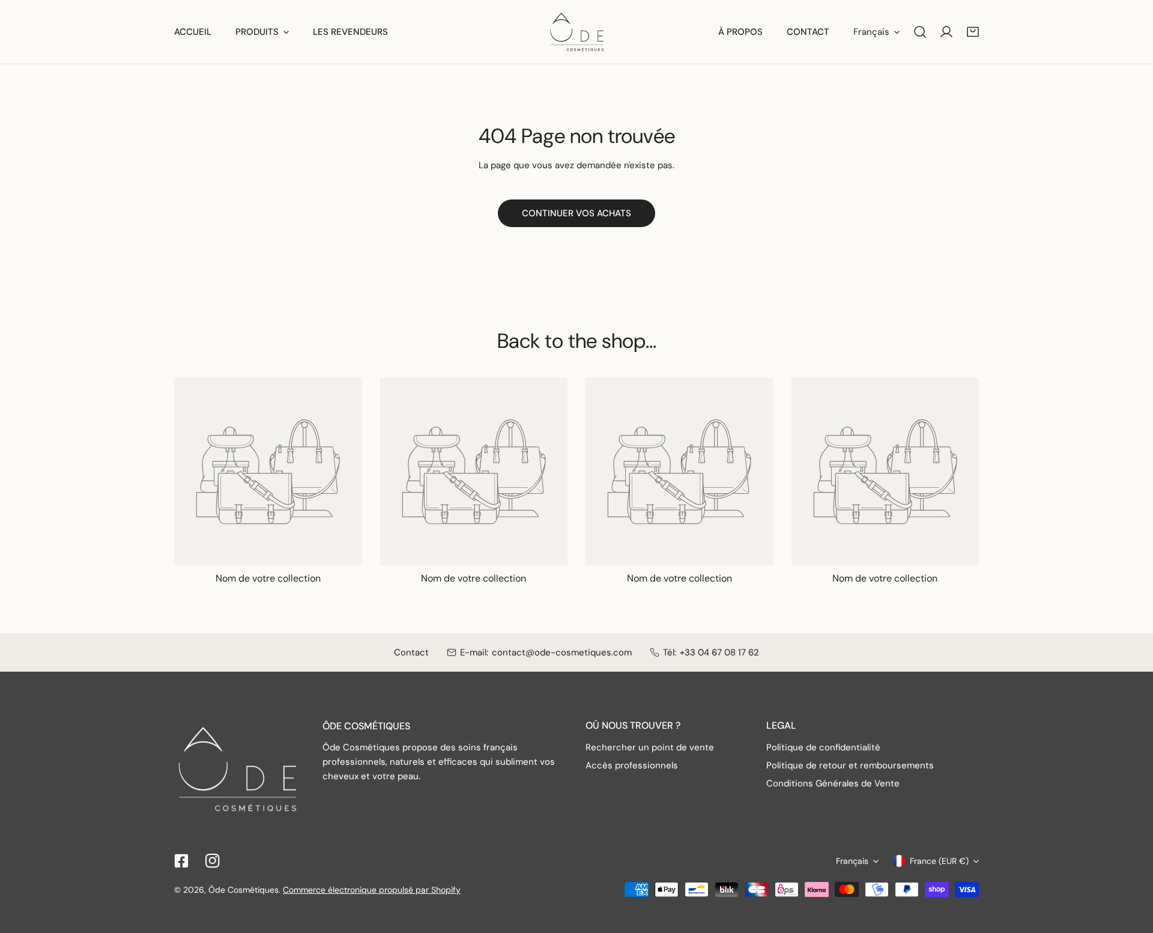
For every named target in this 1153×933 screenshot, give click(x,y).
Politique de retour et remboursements (850, 765)
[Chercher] (920, 32)
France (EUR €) (939, 861)
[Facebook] (181, 860)
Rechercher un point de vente (650, 747)
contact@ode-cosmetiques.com (562, 652)
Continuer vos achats (576, 213)
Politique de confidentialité (823, 747)
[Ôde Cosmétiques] (576, 32)
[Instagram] (212, 860)
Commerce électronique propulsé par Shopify (372, 889)
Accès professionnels (632, 765)
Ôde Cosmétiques (243, 889)
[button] (973, 32)
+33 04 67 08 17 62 (719, 652)
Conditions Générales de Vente (833, 783)
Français (871, 32)
